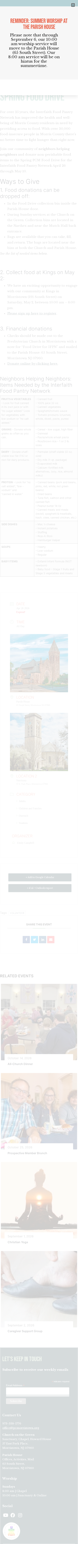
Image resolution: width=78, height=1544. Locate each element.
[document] (39, 772)
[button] (73, 5)
